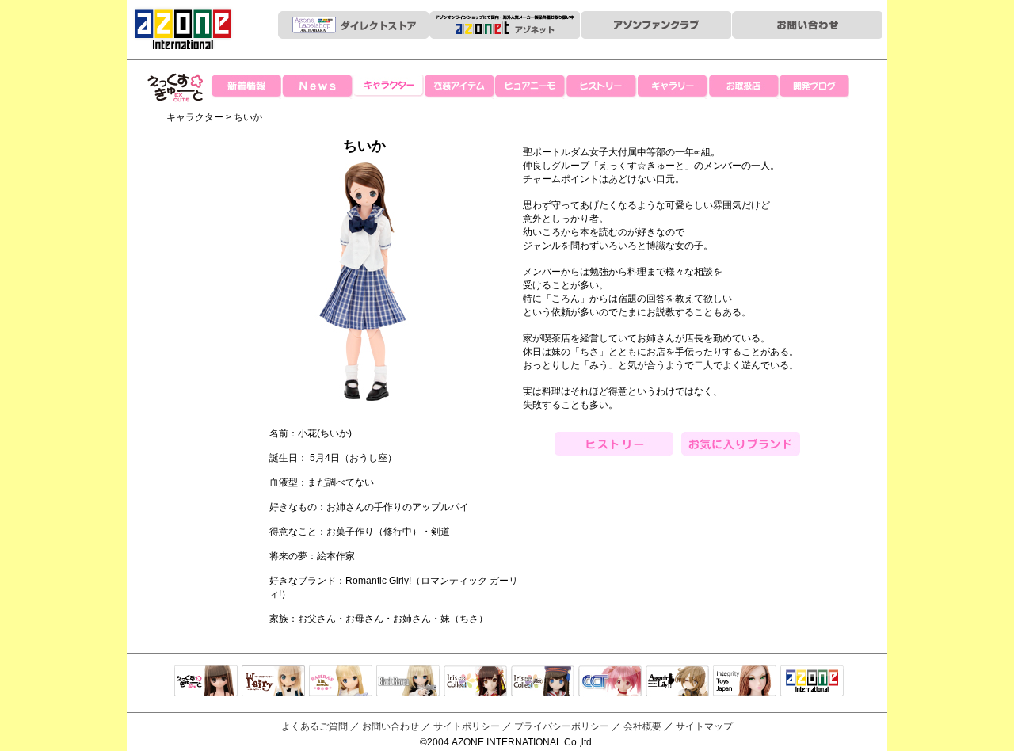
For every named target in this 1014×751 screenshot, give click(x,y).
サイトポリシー (466, 726)
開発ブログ (816, 87)
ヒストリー (602, 87)
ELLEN (542, 682)
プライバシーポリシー (561, 726)
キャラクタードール (610, 682)
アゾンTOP (812, 682)
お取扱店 (744, 87)
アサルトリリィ (677, 682)
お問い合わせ (390, 726)
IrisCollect (475, 682)
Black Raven (408, 682)
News (317, 87)
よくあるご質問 (314, 726)
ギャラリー (673, 87)
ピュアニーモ (530, 87)
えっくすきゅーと (176, 118)
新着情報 (245, 87)
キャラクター (388, 87)
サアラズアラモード (340, 682)
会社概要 (642, 726)
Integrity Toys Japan (744, 682)
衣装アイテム (459, 87)
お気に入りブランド (740, 444)
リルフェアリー (273, 682)
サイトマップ (704, 726)
